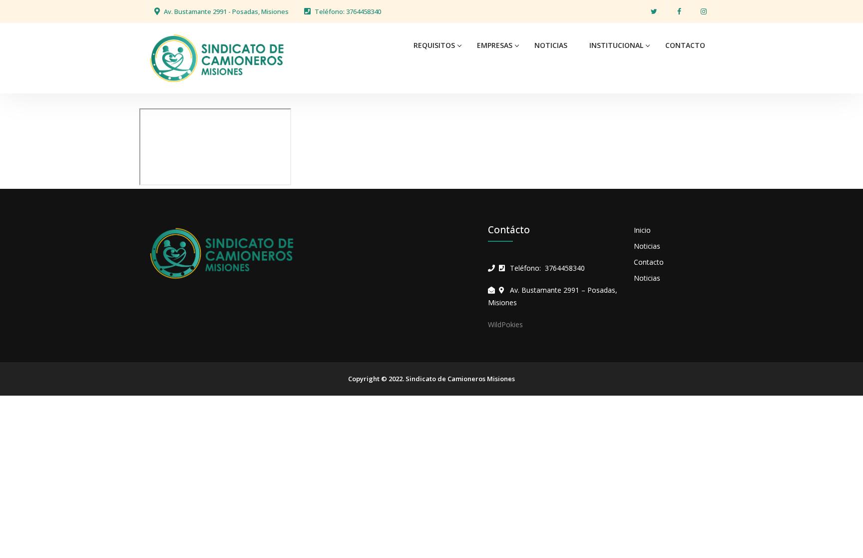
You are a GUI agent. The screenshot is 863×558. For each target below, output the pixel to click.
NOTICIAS (550, 45)
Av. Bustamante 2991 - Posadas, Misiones (226, 11)
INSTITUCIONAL (616, 45)
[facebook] (679, 11)
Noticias (647, 246)
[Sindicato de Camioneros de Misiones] (217, 57)
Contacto (649, 262)
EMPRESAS (494, 45)
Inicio (642, 230)
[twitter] (654, 11)
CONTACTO (685, 45)
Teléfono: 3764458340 (348, 11)
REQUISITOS (434, 45)
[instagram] (704, 11)
